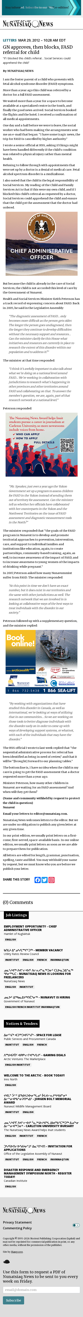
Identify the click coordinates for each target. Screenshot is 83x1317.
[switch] (76, 1225)
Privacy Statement (17, 1222)
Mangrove (17, 1252)
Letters (9, 40)
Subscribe (13, 1300)
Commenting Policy (17, 1228)
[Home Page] (28, 23)
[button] (6, 1261)
